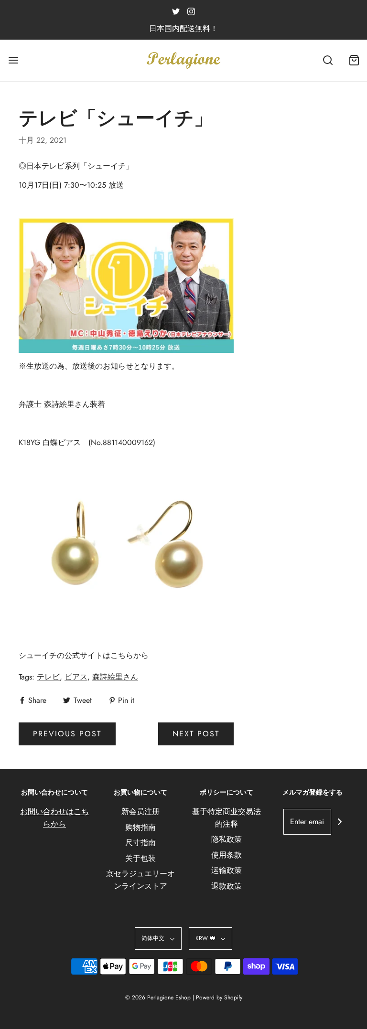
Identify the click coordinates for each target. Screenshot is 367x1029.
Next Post (196, 733)
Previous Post (67, 733)
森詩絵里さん (115, 676)
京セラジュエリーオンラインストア (140, 879)
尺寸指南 (140, 842)
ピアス (76, 676)
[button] (158, 938)
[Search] (327, 60)
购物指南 (140, 827)
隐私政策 (226, 839)
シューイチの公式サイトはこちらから (84, 655)
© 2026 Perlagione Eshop (158, 997)
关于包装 (140, 858)
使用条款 (226, 854)
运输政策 (226, 870)
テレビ (48, 676)
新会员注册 (140, 811)
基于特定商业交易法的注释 (226, 817)
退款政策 (226, 885)
